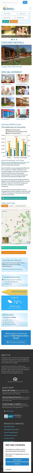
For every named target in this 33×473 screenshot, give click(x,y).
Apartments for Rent (7, 107)
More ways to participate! (17, 342)
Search (13, 21)
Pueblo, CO (8, 284)
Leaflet (13, 243)
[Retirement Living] (8, 90)
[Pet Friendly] (22, 90)
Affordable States (9, 426)
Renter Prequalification (11, 432)
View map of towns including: (12, 279)
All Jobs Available (10, 324)
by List (11, 206)
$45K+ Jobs (8, 320)
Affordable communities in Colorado (15, 252)
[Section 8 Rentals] (22, 113)
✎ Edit (23, 242)
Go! (25, 2)
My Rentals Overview (10, 435)
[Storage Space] (8, 113)
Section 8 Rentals (21, 119)
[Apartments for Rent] (8, 102)
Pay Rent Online (9, 438)
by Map (5, 206)
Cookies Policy (19, 454)
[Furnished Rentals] (8, 78)
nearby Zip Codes (20, 206)
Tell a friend (10, 411)
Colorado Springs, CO (11, 281)
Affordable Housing (21, 84)
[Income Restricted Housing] (22, 78)
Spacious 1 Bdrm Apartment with (12, 66)
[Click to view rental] (16, 55)
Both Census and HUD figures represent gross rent (15, 162)
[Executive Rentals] (22, 102)
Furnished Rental (6, 84)
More (5, 21)
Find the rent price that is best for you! (15, 198)
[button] (17, 221)
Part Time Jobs (9, 322)
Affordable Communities (11, 429)
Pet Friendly (19, 95)
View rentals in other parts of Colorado (15, 247)
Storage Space (6, 119)
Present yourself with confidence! (12, 269)
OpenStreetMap (26, 243)
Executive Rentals (21, 107)
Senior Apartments (7, 95)
